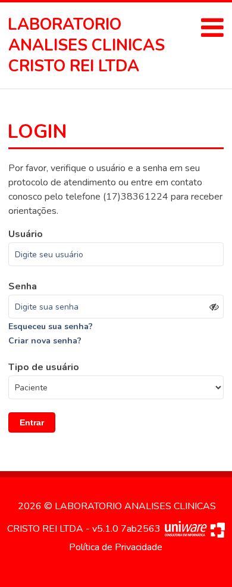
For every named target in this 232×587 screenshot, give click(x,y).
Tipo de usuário (43, 367)
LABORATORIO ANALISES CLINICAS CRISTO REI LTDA (86, 45)
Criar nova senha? (44, 340)
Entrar (32, 422)
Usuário (25, 234)
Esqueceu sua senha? (50, 326)
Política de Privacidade (115, 547)
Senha (22, 286)
